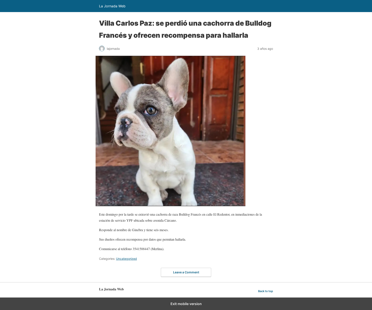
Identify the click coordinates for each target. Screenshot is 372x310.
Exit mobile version (186, 304)
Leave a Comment (186, 272)
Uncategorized (126, 258)
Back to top (265, 291)
